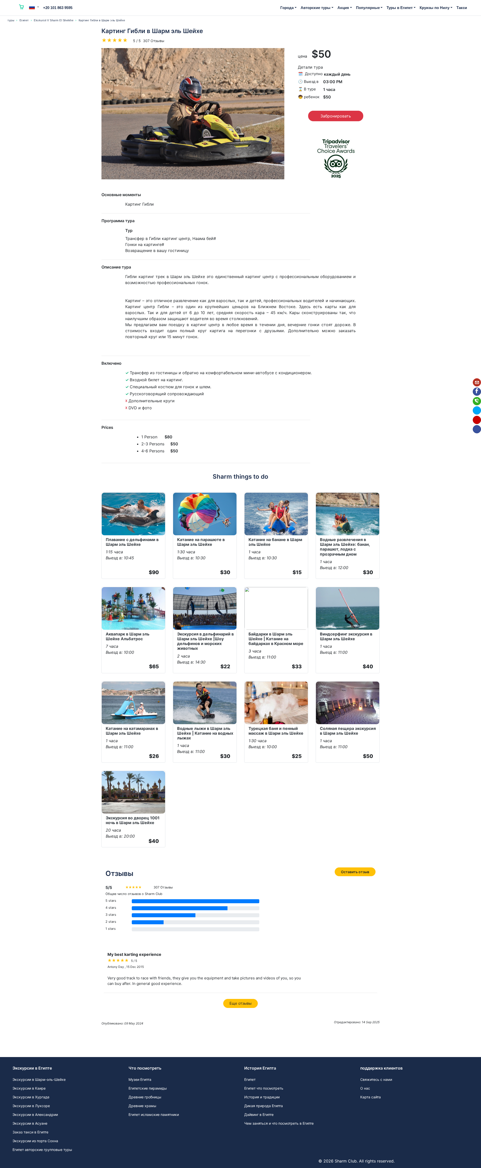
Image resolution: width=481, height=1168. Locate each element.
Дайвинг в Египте (259, 1114)
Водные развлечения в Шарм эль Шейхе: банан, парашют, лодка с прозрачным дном (345, 547)
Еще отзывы (240, 1003)
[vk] (477, 429)
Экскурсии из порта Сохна (35, 1141)
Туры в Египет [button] (400, 8)
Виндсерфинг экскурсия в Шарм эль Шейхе (346, 636)
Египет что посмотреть (263, 1088)
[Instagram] (477, 420)
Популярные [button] (368, 8)
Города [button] (287, 8)
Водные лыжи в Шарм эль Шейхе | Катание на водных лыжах (205, 733)
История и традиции (262, 1097)
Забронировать (335, 115)
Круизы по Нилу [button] (434, 8)
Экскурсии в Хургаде (31, 1097)
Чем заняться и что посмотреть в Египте (279, 1123)
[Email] (477, 382)
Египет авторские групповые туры (42, 1149)
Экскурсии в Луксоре (31, 1106)
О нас (365, 1088)
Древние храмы (142, 1106)
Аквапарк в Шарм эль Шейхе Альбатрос (127, 636)
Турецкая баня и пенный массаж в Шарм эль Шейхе (276, 731)
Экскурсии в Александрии (35, 1114)
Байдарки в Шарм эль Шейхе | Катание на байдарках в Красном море (276, 638)
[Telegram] (477, 410)
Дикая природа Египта (263, 1106)
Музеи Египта (140, 1079)
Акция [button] (343, 8)
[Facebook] (477, 391)
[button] (34, 7)
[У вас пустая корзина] (21, 8)
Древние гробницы (145, 1097)
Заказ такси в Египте (30, 1132)
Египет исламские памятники (154, 1114)
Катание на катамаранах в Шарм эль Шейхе (132, 731)
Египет (24, 20)
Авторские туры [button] (315, 8)
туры (11, 20)
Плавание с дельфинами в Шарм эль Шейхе (132, 542)
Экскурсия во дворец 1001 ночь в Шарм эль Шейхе (133, 820)
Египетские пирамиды (148, 1088)
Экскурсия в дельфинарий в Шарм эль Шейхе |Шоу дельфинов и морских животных (205, 641)
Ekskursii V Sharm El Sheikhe (53, 20)
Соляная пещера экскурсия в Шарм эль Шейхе (348, 731)
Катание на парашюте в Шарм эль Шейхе (201, 542)
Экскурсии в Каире (29, 1088)
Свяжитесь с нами (376, 1079)
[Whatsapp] (477, 401)
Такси (461, 8)
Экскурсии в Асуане (30, 1123)
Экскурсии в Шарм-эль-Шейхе (39, 1079)
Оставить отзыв (355, 872)
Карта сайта (370, 1097)
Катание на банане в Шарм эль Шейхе (275, 542)
